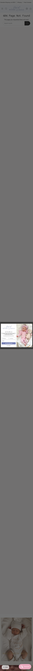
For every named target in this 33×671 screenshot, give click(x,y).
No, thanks (8, 345)
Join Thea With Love (8, 343)
